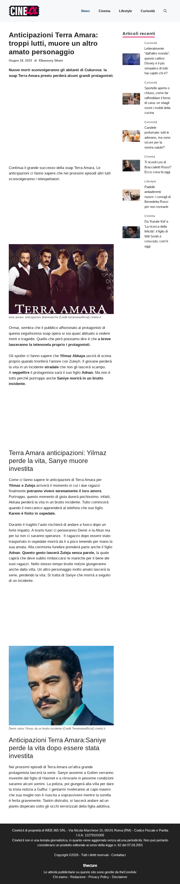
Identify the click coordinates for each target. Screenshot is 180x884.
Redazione (78, 877)
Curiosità (148, 11)
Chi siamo (60, 877)
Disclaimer (119, 877)
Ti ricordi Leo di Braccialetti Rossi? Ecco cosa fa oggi (157, 167)
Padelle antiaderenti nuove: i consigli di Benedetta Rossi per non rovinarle (157, 197)
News (85, 11)
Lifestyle (125, 11)
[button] (165, 11)
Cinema (104, 11)
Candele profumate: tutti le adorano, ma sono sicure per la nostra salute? (157, 137)
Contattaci (118, 855)
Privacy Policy (98, 877)
